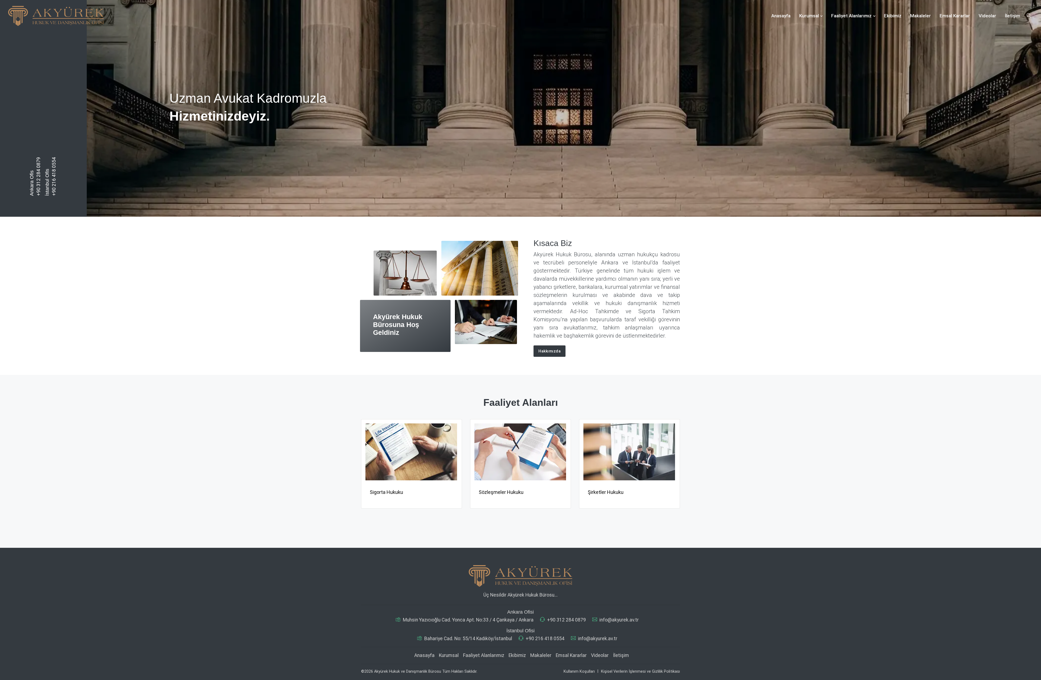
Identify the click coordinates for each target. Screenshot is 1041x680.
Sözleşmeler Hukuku (392, 492)
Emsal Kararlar (955, 15)
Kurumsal (809, 15)
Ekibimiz (892, 15)
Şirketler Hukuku (497, 492)
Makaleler (920, 15)
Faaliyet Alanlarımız (851, 15)
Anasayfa (781, 15)
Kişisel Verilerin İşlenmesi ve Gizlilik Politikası (640, 671)
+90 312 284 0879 (38, 176)
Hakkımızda (549, 351)
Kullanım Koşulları (579, 671)
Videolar (987, 15)
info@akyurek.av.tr (619, 620)
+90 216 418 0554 (54, 176)
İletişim (1012, 15)
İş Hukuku (598, 492)
